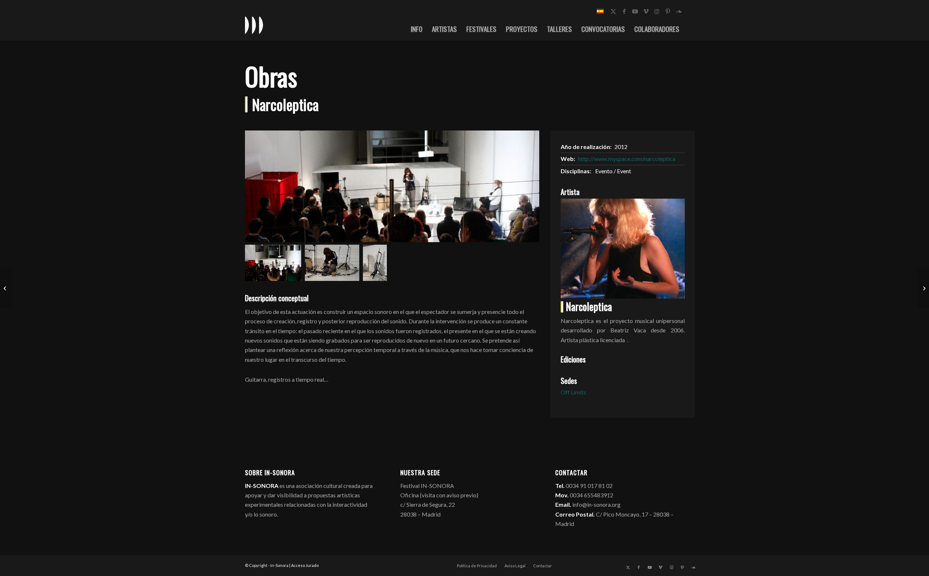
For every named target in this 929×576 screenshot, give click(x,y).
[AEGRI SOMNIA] (923, 288)
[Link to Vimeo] (646, 11)
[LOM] (5, 288)
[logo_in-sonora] (254, 25)
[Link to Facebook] (624, 11)
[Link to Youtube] (635, 11)
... (627, 339)
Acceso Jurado (305, 565)
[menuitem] (416, 29)
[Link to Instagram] (656, 11)
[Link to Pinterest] (667, 11)
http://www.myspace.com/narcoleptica (626, 158)
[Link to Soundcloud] (678, 11)
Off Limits (573, 392)
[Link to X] (613, 11)
